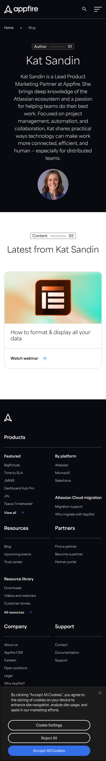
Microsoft (62, 473)
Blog (7, 546)
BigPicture (12, 465)
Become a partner (69, 554)
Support (61, 660)
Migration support (69, 506)
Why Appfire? (14, 683)
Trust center (13, 562)
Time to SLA (13, 473)
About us (11, 645)
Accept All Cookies (49, 751)
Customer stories (17, 603)
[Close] (99, 692)
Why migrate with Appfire (74, 514)
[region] (53, 724)
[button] (98, 9)
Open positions (15, 668)
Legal (8, 676)
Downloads (12, 588)
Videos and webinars (20, 596)
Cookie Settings (49, 725)
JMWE (9, 480)
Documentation (67, 652)
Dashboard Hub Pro (19, 488)
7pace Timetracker (18, 504)
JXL (7, 496)
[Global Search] (84, 9)
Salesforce (63, 480)
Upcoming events (17, 554)
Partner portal (65, 562)
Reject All (49, 738)
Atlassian (61, 465)
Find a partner (66, 546)
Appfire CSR (13, 652)
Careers (10, 660)
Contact (61, 645)
